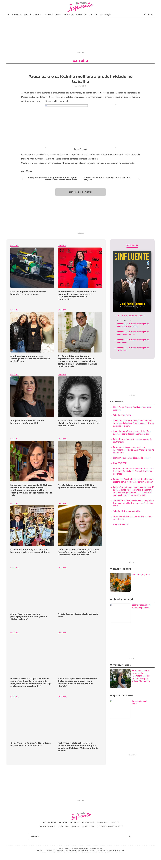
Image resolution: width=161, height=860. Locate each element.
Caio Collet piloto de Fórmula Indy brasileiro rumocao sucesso (28, 292)
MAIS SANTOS (74, 822)
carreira (62, 245)
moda (58, 14)
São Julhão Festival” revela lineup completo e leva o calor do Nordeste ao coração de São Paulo (133, 503)
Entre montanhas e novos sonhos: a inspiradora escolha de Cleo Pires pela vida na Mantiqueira (133, 450)
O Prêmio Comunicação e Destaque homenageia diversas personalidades (30, 550)
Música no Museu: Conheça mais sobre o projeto (107, 179)
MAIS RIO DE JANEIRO (49, 822)
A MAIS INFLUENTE (88, 822)
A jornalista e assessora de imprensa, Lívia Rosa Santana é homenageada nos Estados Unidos (79, 423)
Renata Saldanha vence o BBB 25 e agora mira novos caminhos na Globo (77, 486)
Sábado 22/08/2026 (122, 415)
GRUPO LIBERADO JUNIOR (47, 826)
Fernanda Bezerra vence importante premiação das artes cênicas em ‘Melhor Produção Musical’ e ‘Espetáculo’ (77, 295)
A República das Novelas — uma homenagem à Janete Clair (27, 421)
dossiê (27, 14)
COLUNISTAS (81, 14)
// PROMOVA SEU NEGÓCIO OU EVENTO (110, 826)
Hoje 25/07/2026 (120, 524)
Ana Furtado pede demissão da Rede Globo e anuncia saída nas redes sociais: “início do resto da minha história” (77, 682)
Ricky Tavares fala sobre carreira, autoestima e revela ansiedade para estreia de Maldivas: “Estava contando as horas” (78, 747)
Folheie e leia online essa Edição (131, 316)
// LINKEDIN (75, 826)
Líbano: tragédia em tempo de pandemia (141, 606)
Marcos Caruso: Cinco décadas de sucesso (132, 457)
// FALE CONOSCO (88, 826)
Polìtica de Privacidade (114, 852)
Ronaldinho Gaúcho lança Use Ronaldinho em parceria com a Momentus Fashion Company (133, 480)
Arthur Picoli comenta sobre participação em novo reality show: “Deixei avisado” (28, 616)
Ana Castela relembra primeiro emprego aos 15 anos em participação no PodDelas (30, 358)
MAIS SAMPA (63, 822)
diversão (68, 14)
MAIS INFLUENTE (102, 822)
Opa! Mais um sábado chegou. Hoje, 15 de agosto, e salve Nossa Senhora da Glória (132, 432)
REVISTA (93, 14)
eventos (38, 14)
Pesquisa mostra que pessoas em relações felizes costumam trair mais (52, 179)
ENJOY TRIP (115, 822)
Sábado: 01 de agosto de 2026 (126, 511)
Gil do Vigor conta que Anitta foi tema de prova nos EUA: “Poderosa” (30, 744)
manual (49, 14)
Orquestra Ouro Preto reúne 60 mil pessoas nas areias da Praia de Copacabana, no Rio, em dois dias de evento (134, 423)
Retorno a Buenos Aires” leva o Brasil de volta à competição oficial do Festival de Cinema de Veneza (133, 471)
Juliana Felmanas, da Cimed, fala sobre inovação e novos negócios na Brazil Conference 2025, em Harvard (78, 552)
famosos (16, 14)
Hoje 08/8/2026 (120, 463)
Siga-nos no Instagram (80, 192)
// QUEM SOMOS (63, 826)
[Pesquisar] (152, 14)
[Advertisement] (80, 35)
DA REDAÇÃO (105, 14)
